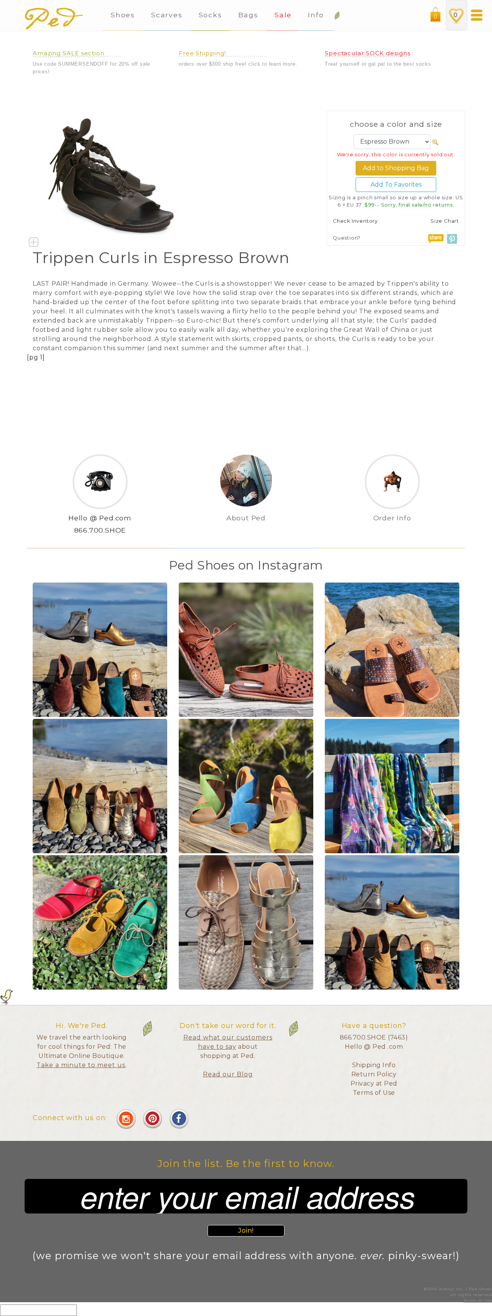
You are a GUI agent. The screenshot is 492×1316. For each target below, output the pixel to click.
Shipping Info (374, 1065)
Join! (246, 1230)
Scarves (166, 15)
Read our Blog (228, 1074)
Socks (210, 15)
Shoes (123, 15)
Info (317, 15)
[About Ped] (246, 530)
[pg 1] (36, 357)
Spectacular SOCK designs (368, 53)
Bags (248, 15)
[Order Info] (392, 530)
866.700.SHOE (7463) (374, 1037)
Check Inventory (355, 221)
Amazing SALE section (69, 53)
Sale (283, 15)
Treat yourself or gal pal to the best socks (378, 64)
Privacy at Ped (374, 1083)
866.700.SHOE (100, 530)
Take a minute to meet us (81, 1065)
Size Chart (444, 221)
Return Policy (374, 1074)
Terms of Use (374, 1092)
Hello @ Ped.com (99, 518)
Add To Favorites (396, 184)
